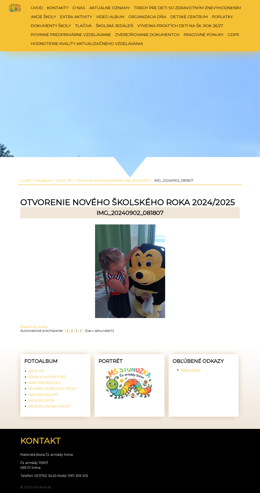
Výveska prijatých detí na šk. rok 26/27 (180, 25)
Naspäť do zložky (34, 327)
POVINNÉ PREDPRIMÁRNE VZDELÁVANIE (71, 34)
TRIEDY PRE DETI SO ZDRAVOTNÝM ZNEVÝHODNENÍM (187, 7)
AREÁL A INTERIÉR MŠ (46, 377)
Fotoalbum (43, 181)
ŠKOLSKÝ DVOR (41, 400)
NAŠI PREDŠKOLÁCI (44, 383)
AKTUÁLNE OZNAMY (109, 7)
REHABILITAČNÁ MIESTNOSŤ (52, 389)
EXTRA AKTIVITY (76, 16)
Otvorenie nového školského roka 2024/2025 (113, 181)
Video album (110, 16)
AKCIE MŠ (64, 181)
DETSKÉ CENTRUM (189, 16)
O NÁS (79, 7)
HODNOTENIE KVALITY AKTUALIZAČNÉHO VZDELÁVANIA (87, 43)
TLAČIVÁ (83, 25)
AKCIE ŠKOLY (43, 16)
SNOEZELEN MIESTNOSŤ (49, 406)
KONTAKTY (57, 7)
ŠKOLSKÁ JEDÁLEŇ (114, 25)
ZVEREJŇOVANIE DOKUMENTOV (147, 34)
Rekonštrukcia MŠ (43, 395)
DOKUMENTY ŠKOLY (51, 25)
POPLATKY (222, 16)
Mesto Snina (190, 370)
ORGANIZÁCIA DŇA (147, 16)
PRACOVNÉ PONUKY (204, 34)
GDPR (233, 34)
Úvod (37, 7)
